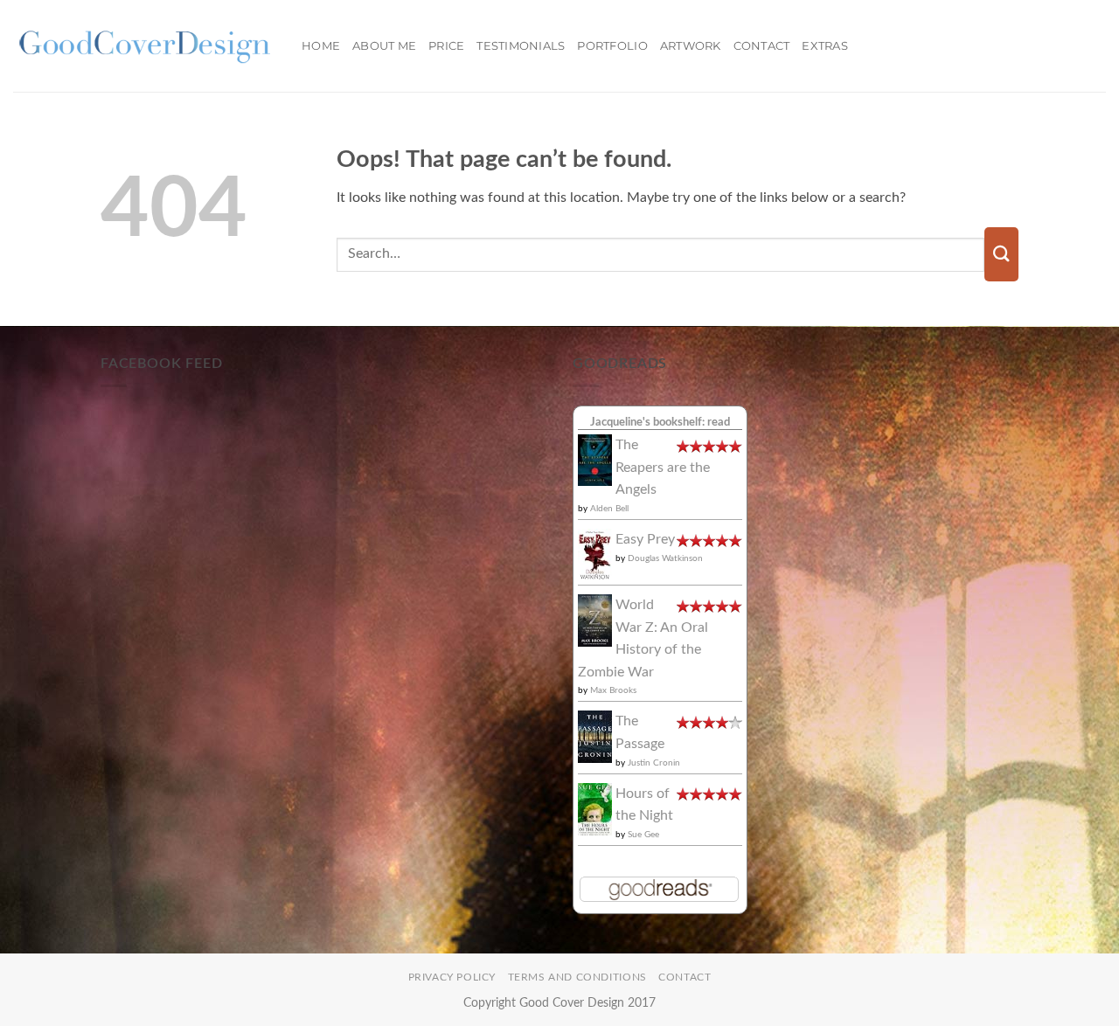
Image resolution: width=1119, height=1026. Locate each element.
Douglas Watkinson (665, 558)
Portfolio (612, 45)
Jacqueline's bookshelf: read (660, 422)
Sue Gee (643, 834)
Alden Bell (609, 508)
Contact (761, 45)
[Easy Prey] (595, 554)
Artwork (690, 45)
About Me (384, 45)
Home (321, 45)
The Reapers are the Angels (662, 467)
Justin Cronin (654, 763)
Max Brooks (613, 690)
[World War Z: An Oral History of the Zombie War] (595, 620)
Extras (825, 45)
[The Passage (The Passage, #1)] (595, 736)
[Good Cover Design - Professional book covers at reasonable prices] (144, 46)
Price (446, 45)
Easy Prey (645, 539)
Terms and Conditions (577, 977)
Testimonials (520, 45)
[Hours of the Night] (595, 808)
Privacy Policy (452, 977)
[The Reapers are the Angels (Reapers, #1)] (595, 460)
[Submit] (1001, 254)
